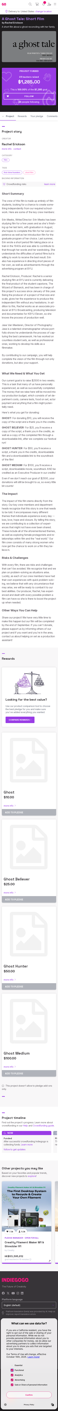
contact (17, 148)
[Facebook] (3, 1293)
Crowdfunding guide (43, 1125)
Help (25, 1125)
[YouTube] (13, 1293)
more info (7, 148)
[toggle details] (50, 1262)
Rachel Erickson (14, 22)
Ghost (9, 792)
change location (43, 11)
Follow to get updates (15, 1149)
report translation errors (25, 1314)
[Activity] (44, 4)
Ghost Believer (17, 879)
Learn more (27, 1144)
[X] (8, 1293)
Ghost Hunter (16, 966)
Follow (29, 96)
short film (29, 172)
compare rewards (19, 720)
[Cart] (37, 4)
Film (5, 160)
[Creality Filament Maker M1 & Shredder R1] (26, 1206)
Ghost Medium (17, 1053)
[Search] (30, 4)
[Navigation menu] (55, 4)
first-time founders (12, 172)
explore (32, 1176)
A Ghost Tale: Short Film (23, 18)
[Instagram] (18, 1293)
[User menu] (49, 4)
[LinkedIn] (22, 1293)
